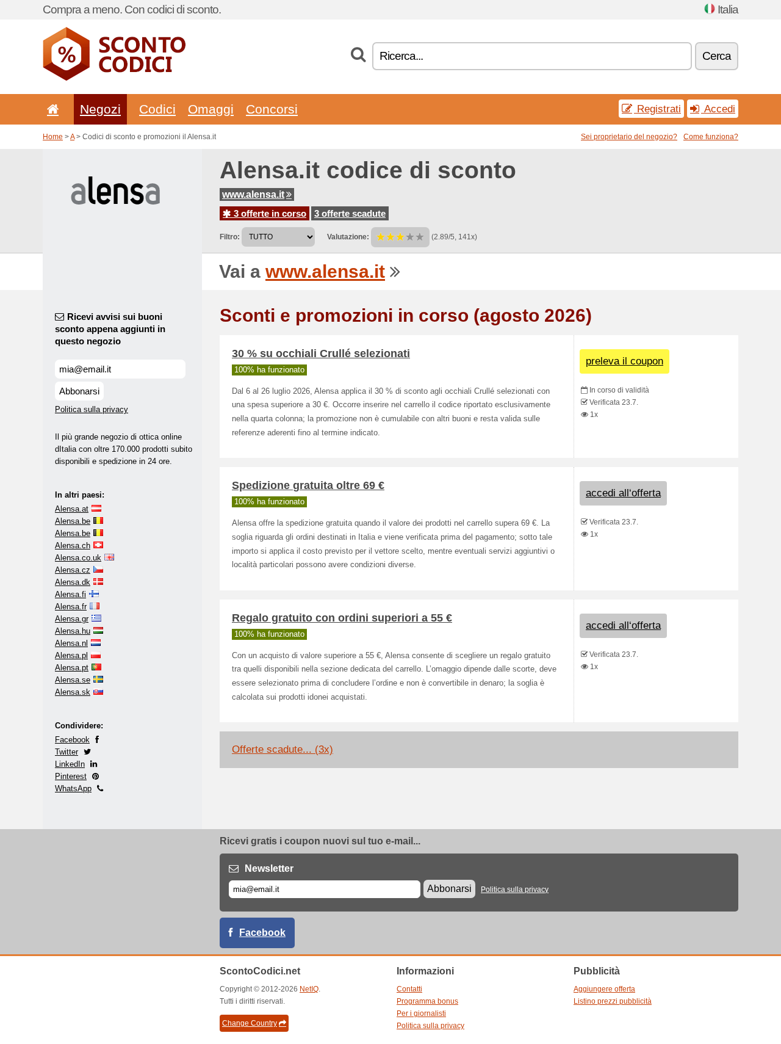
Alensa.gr (71, 618)
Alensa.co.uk (78, 557)
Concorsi (272, 109)
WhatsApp (73, 788)
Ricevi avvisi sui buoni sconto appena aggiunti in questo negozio (110, 328)
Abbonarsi (79, 391)
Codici (157, 109)
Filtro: (230, 237)
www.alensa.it (253, 194)
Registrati (657, 109)
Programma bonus (427, 1001)
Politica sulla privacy (91, 409)
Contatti (409, 989)
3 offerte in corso (268, 213)
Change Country (249, 1023)
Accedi (718, 109)
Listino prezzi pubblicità (613, 1001)
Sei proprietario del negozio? (629, 136)
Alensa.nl (71, 643)
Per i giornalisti (421, 1013)
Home (53, 136)
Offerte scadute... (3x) (282, 749)
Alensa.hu (72, 631)
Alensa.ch (72, 545)
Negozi (100, 109)
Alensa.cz (72, 570)
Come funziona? (710, 136)
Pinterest (71, 776)
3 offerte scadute (350, 213)
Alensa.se (72, 679)
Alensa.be (72, 521)
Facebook (72, 739)
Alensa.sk (72, 692)
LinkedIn (70, 764)
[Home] (51, 109)
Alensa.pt (71, 667)
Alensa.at (71, 508)
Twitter (66, 751)
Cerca (716, 55)
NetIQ (309, 989)
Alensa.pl (71, 655)
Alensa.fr (71, 606)
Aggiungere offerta (604, 989)
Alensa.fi (70, 594)
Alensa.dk (72, 582)
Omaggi (211, 109)
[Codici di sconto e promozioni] (114, 78)
